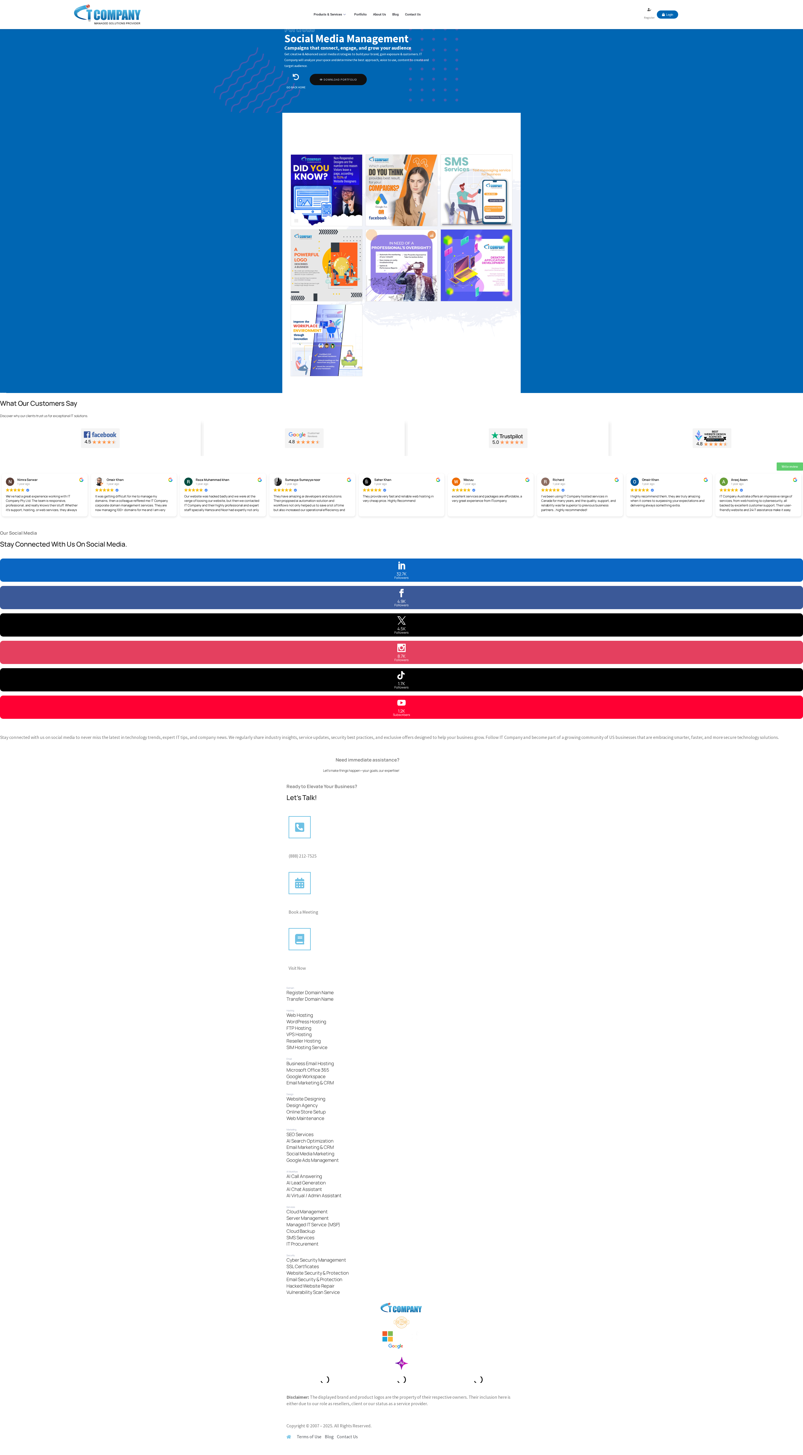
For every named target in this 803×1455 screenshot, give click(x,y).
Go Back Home (296, 87)
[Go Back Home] (296, 77)
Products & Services (328, 14)
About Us (379, 14)
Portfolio (360, 14)
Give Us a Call (302, 849)
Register (649, 17)
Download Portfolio (340, 79)
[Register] (649, 10)
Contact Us (413, 14)
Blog (395, 14)
